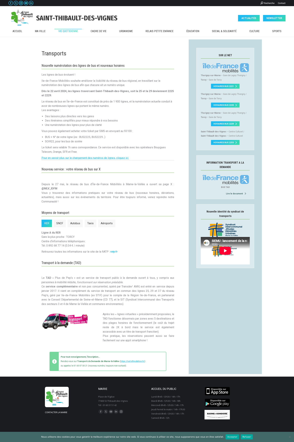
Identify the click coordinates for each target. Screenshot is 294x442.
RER (46, 223)
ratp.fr (113, 251)
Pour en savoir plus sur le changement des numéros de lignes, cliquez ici (85, 158)
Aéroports (107, 223)
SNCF (59, 223)
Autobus (75, 223)
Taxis (90, 223)
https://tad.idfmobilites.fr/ (132, 361)
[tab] (47, 223)
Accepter (232, 436)
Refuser (246, 436)
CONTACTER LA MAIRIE (56, 412)
